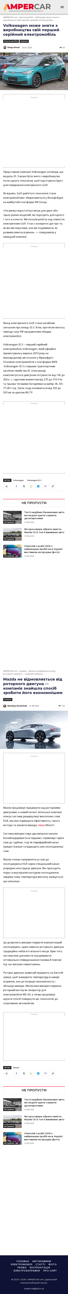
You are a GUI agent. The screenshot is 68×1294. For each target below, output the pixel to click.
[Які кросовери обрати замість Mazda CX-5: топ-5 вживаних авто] (12, 534)
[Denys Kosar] (5, 47)
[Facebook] (16, 486)
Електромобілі (26, 17)
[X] (23, 486)
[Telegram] (38, 486)
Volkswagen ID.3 (34, 480)
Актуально (9, 522)
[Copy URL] (52, 486)
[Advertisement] (34, 133)
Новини (24, 41)
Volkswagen (18, 480)
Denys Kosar (13, 47)
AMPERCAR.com (10, 17)
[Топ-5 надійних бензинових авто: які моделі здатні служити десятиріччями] (12, 517)
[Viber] (45, 486)
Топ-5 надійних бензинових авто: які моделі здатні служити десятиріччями (44, 515)
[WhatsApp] (31, 486)
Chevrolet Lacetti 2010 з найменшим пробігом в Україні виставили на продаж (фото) (43, 549)
